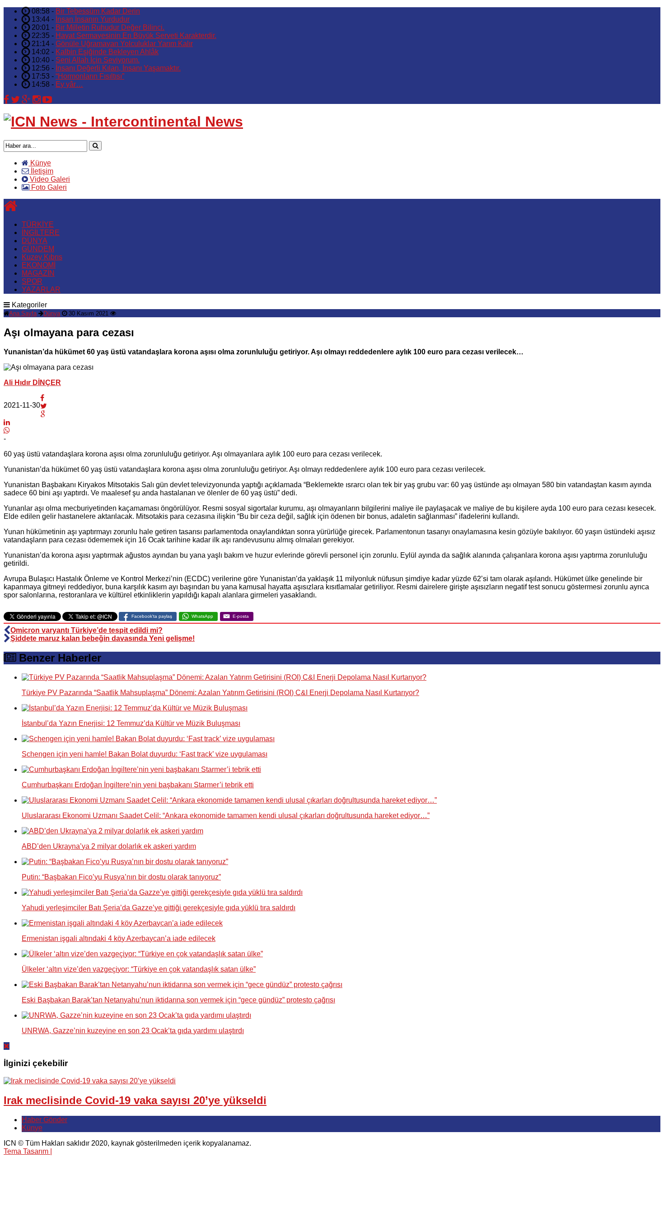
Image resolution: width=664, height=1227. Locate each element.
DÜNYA (34, 240)
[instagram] (37, 99)
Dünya (51, 313)
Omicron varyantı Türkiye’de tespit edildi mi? (86, 630)
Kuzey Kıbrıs (42, 257)
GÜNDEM (38, 249)
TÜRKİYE (38, 224)
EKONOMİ (39, 265)
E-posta (241, 616)
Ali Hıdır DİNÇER (32, 382)
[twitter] (15, 99)
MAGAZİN (38, 273)
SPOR (32, 281)
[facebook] (6, 99)
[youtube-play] (47, 99)
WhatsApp (202, 616)
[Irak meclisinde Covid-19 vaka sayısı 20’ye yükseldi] (90, 1081)
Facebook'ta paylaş (151, 616)
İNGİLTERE (41, 232)
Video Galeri (49, 179)
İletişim (41, 171)
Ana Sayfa (23, 313)
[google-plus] (26, 99)
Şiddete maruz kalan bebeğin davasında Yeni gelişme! (102, 638)
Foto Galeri (48, 187)
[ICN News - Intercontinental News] (123, 121)
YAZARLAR (41, 289)
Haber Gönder (44, 1120)
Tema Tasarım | (28, 1151)
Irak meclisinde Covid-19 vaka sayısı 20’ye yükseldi (135, 1100)
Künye (39, 163)
